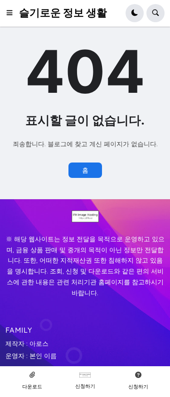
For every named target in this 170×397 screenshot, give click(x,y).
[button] (12, 13)
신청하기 (85, 386)
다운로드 (32, 386)
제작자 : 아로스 (27, 344)
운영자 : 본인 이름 (31, 356)
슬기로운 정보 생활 (63, 12)
